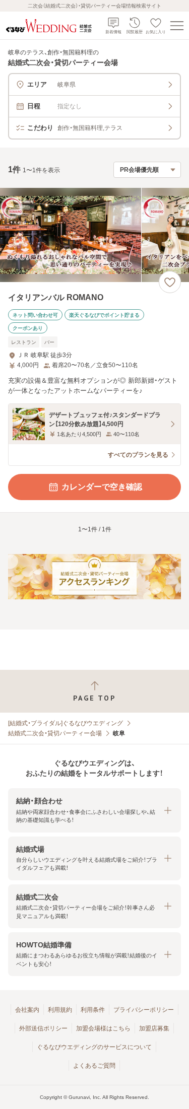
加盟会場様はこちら (103, 1028)
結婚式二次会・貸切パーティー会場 (55, 733)
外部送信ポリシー (43, 1028)
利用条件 (93, 1009)
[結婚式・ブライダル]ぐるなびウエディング (65, 723)
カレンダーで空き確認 (101, 486)
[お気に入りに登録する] (170, 282)
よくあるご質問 (94, 1065)
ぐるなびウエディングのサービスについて (94, 1047)
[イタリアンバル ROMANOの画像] (94, 235)
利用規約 (60, 1009)
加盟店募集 (154, 1028)
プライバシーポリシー (143, 1009)
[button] (94, 810)
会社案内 (27, 1009)
